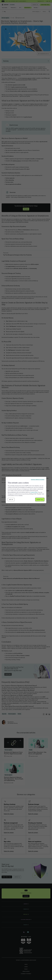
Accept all (40, 499)
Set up (11, 499)
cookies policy (34, 492)
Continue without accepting (37, 479)
